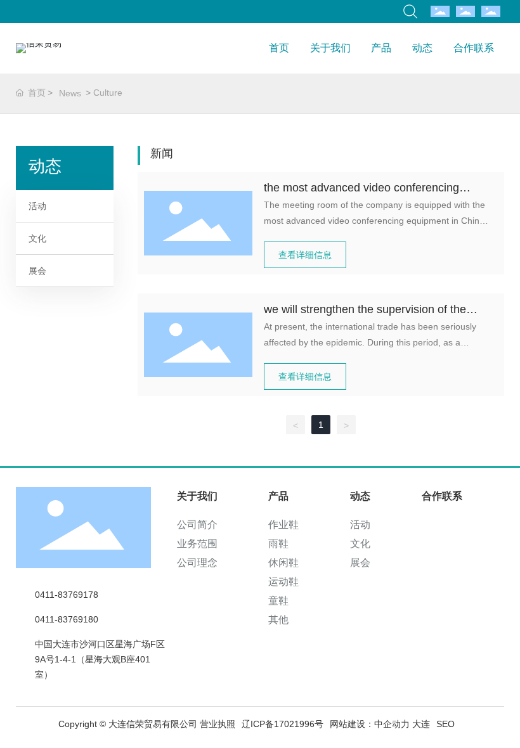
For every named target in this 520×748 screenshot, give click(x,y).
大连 (421, 724)
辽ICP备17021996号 (282, 724)
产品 (381, 47)
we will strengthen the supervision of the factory (365, 311)
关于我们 (330, 47)
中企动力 (392, 724)
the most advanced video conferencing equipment (361, 189)
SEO (445, 724)
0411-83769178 (66, 595)
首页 (279, 47)
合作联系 (473, 47)
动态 (422, 47)
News (70, 93)
